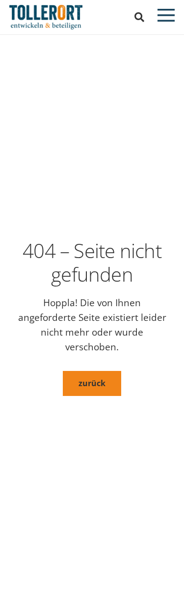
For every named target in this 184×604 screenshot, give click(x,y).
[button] (139, 17)
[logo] (45, 17)
